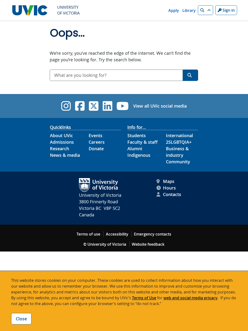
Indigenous (138, 155)
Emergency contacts (152, 234)
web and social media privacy (190, 297)
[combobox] (116, 75)
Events (95, 135)
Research (59, 148)
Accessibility (117, 234)
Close (21, 319)
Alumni (134, 148)
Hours (169, 188)
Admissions (62, 142)
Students (136, 135)
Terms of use (88, 234)
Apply (173, 10)
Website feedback (148, 244)
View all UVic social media (160, 106)
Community (178, 162)
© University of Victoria (104, 244)
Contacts (172, 194)
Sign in (228, 10)
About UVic (61, 135)
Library (189, 10)
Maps (168, 181)
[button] (205, 10)
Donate (96, 148)
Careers (97, 142)
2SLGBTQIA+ (179, 142)
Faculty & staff (142, 142)
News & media (65, 155)
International (179, 135)
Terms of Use (144, 297)
